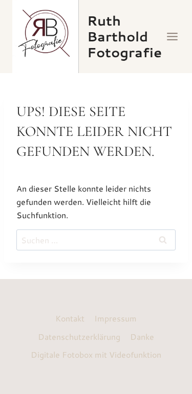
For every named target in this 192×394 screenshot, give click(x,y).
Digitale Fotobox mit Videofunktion (96, 354)
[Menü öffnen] (172, 36)
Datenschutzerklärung (79, 336)
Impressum (115, 318)
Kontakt (69, 318)
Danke (142, 336)
